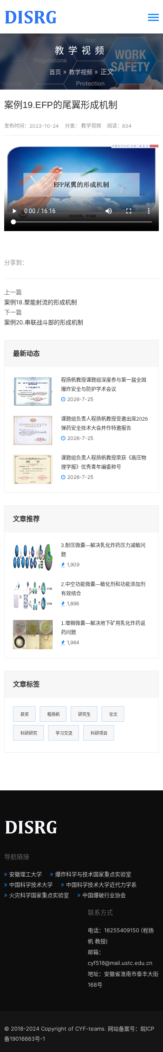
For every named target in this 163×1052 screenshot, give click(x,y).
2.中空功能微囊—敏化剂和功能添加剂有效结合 (103, 589)
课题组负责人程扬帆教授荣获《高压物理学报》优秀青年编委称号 (103, 462)
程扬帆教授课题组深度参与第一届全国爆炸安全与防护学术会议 (103, 384)
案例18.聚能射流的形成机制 (40, 302)
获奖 (24, 714)
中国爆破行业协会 (104, 895)
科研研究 (28, 733)
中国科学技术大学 (31, 884)
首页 (55, 71)
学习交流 (64, 733)
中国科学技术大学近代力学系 (101, 884)
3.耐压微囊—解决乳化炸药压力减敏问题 (103, 550)
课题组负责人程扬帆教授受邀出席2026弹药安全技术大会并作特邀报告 (104, 423)
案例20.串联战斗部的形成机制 (43, 322)
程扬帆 (53, 714)
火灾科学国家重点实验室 (39, 895)
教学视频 (80, 71)
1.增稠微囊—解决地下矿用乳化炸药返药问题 (103, 627)
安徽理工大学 (25, 874)
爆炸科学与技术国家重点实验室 (93, 874)
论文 (113, 714)
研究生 (84, 714)
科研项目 (99, 733)
